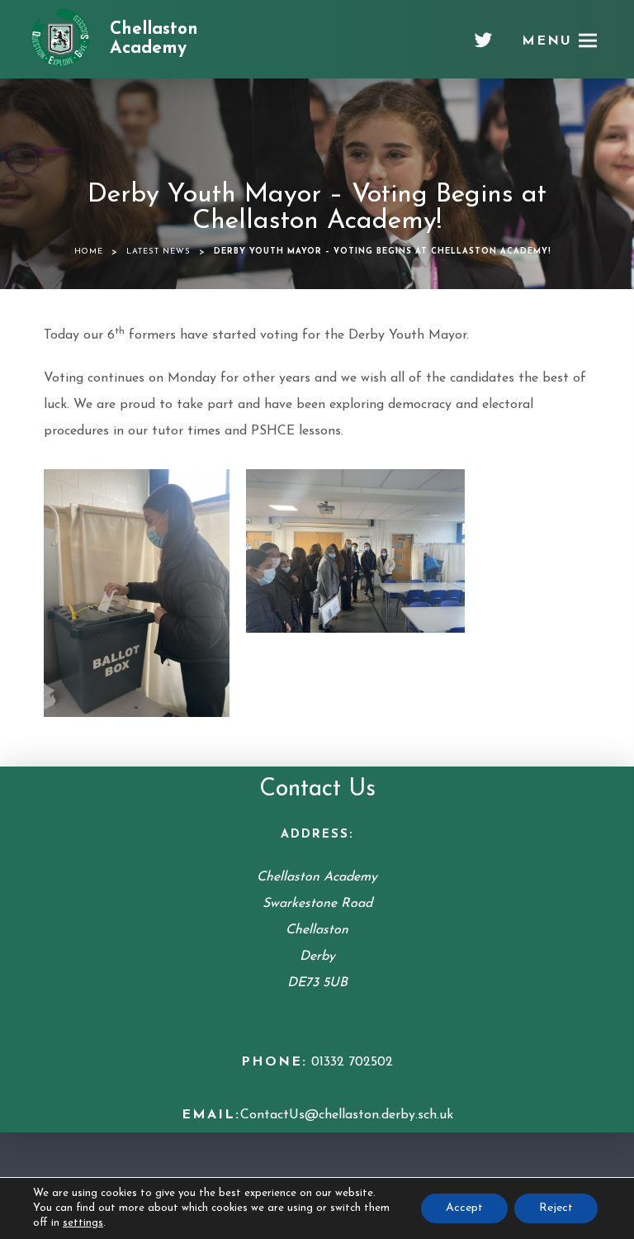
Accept (464, 1208)
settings (83, 1223)
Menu (547, 41)
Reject (556, 1208)
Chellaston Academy (154, 39)
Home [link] (88, 251)
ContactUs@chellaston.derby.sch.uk (346, 1115)
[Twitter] (483, 46)
